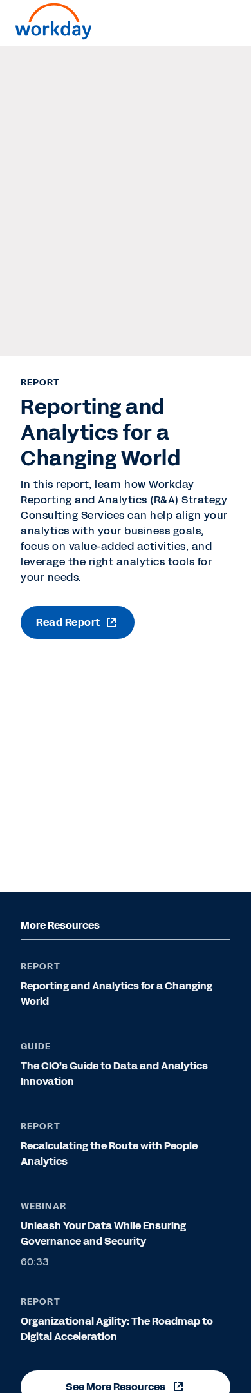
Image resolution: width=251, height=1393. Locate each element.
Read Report (68, 622)
